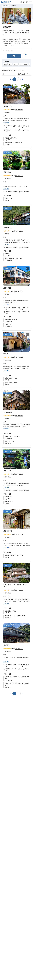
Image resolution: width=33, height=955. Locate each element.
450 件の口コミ (19, 231)
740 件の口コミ (19, 109)
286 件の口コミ (19, 648)
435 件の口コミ (19, 291)
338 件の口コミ (19, 534)
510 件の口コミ (19, 175)
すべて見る (6, 123)
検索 (14, 56)
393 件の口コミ (19, 415)
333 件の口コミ (19, 590)
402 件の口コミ (19, 357)
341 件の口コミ (19, 474)
